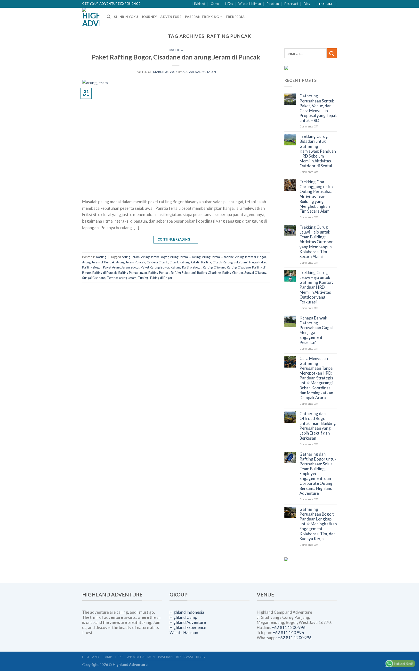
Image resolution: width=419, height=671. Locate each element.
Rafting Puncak (158, 273)
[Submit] (332, 53)
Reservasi (291, 4)
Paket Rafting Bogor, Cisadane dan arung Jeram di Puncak (176, 57)
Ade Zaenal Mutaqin (199, 72)
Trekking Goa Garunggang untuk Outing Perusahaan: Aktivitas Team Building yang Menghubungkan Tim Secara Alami (317, 196)
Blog (307, 4)
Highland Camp (183, 617)
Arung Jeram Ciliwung (185, 257)
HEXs (229, 4)
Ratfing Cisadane (209, 273)
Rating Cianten (232, 273)
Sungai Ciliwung (255, 273)
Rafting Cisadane (239, 267)
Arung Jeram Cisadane (218, 257)
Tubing (143, 278)
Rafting (176, 49)
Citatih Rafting (201, 262)
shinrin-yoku (126, 17)
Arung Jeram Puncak (130, 262)
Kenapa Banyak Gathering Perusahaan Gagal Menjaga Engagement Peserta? (316, 330)
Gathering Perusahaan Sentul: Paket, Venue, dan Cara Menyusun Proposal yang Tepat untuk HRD (318, 108)
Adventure (170, 17)
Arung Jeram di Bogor (250, 257)
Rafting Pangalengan (132, 273)
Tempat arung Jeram (122, 278)
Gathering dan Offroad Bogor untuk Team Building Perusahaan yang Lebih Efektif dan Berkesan (317, 426)
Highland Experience (187, 627)
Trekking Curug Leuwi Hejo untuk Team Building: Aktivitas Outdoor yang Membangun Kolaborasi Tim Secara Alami (316, 242)
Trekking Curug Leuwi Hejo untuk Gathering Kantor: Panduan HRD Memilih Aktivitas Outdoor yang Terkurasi (316, 287)
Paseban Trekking (202, 17)
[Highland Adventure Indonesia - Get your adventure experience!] (90, 17)
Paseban (273, 4)
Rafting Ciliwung (214, 267)
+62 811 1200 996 (289, 627)
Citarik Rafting (179, 262)
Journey (149, 17)
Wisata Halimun (249, 4)
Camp (215, 4)
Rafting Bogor (191, 267)
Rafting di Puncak (104, 273)
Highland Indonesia (186, 612)
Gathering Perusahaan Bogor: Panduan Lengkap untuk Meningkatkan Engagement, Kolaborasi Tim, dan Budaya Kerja (318, 524)
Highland (199, 4)
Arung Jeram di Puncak (98, 262)
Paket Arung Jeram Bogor (121, 267)
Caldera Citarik (157, 262)
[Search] (109, 16)
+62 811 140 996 (288, 632)
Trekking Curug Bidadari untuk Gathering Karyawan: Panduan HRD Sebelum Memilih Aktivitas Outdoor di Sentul (317, 151)
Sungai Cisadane (93, 278)
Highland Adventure (187, 622)
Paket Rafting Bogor (155, 267)
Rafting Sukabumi (183, 273)
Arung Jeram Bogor (155, 257)
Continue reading (176, 239)
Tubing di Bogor (160, 278)
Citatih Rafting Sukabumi (230, 262)
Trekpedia (235, 17)
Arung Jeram (131, 257)
